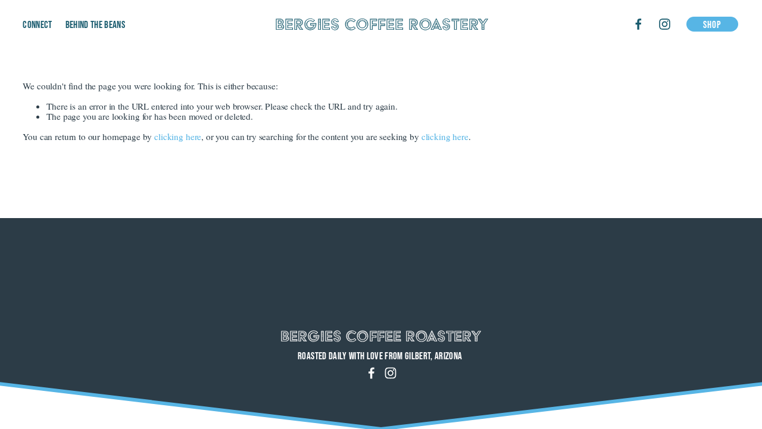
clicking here (177, 136)
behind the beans (95, 24)
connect (37, 24)
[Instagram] (665, 24)
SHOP (712, 24)
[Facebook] (638, 24)
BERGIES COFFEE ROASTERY (382, 23)
